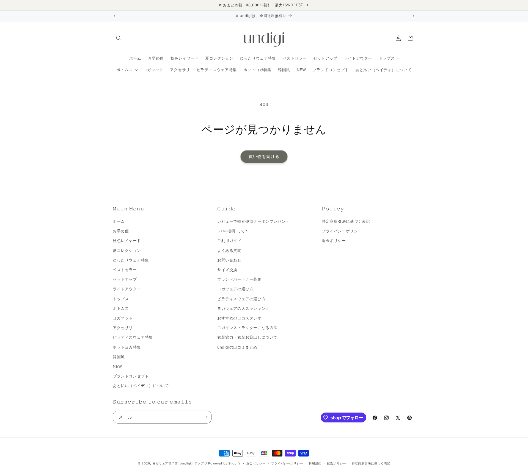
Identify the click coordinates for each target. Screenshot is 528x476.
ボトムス (121, 308)
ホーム (119, 221)
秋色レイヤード (127, 240)
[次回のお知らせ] (413, 16)
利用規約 (315, 463)
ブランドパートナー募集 (239, 279)
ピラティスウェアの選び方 (241, 298)
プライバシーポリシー (342, 231)
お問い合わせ (229, 260)
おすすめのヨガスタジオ (239, 318)
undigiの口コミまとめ (237, 347)
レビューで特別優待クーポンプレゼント (253, 221)
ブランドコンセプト (131, 376)
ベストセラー (125, 269)
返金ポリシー (334, 240)
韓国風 (119, 356)
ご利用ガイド (229, 240)
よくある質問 (229, 250)
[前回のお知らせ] (115, 16)
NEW (117, 366)
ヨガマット (123, 318)
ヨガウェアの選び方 (235, 288)
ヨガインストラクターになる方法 (247, 327)
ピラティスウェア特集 (133, 337)
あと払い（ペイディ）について (141, 385)
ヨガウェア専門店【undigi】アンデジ (179, 463)
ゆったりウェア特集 (131, 260)
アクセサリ (123, 327)
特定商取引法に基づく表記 (346, 221)
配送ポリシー (336, 463)
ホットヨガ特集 (127, 347)
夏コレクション (127, 250)
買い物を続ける (264, 156)
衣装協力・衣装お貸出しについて (247, 337)
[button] (119, 38)
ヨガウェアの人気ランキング (243, 308)
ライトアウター (127, 288)
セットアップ (125, 279)
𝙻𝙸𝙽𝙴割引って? (232, 231)
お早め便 (121, 231)
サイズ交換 (227, 269)
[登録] (205, 417)
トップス (121, 298)
